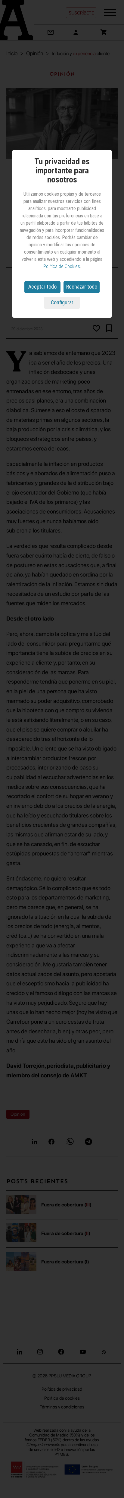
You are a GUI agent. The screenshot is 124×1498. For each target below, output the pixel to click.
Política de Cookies (61, 266)
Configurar (62, 302)
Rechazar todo (81, 286)
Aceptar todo (42, 286)
